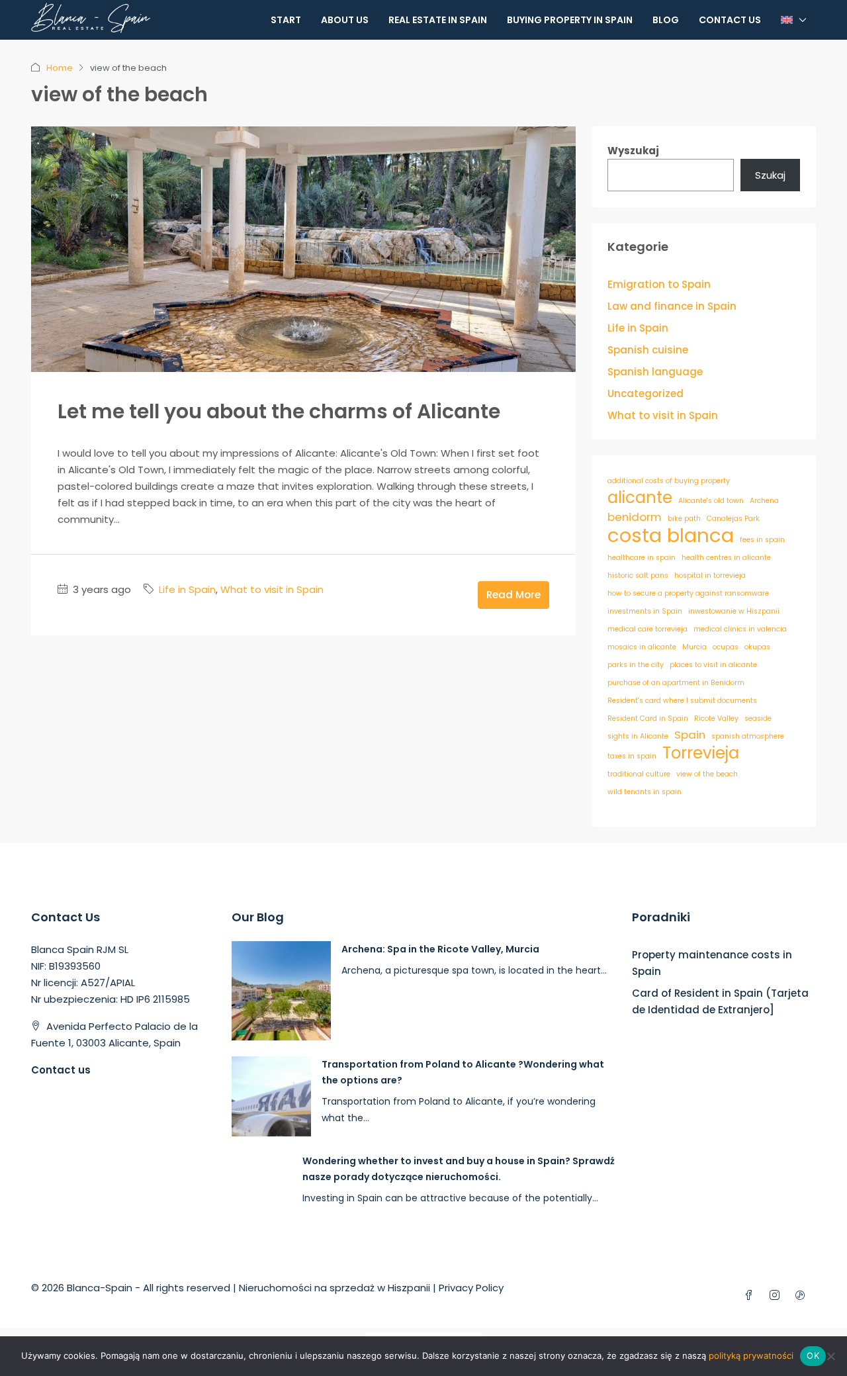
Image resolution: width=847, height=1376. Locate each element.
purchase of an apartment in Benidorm (675, 683)
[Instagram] (777, 1296)
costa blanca (670, 535)
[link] (281, 990)
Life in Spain (187, 589)
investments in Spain (644, 611)
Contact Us (730, 19)
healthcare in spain (641, 558)
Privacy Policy (471, 1288)
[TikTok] (803, 1296)
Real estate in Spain (437, 19)
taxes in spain (631, 756)
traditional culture (638, 774)
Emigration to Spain (659, 284)
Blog (665, 19)
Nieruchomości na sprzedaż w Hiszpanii (334, 1288)
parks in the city (635, 665)
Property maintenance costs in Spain (712, 963)
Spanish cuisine (647, 350)
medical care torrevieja (647, 629)
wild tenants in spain (644, 792)
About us (345, 19)
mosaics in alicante (641, 647)
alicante (639, 497)
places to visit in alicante (713, 665)
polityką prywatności (751, 1355)
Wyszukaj (633, 151)
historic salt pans (637, 575)
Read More (513, 595)
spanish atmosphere (747, 736)
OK (813, 1355)
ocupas (725, 647)
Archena (764, 501)
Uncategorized (645, 393)
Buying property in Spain (570, 19)
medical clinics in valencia (740, 629)
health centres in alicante (726, 558)
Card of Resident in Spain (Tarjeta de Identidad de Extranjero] (720, 1001)
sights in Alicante (637, 736)
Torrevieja (700, 753)
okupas (757, 647)
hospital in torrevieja (710, 575)
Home (59, 68)
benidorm (634, 517)
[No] (830, 1356)
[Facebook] (751, 1296)
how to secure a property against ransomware (688, 593)
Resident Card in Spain (647, 718)
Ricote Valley (716, 718)
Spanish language (655, 372)
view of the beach (707, 774)
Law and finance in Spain (671, 306)
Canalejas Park (733, 519)
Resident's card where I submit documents (682, 701)
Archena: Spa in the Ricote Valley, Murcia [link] (440, 949)
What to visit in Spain (272, 589)
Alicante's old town (711, 501)
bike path (684, 519)
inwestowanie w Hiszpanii (734, 611)
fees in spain (762, 540)
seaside (758, 718)
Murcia (694, 647)
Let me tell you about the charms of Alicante (279, 411)
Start (286, 19)
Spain (689, 735)
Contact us (61, 1070)
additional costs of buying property (668, 481)
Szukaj (770, 175)
